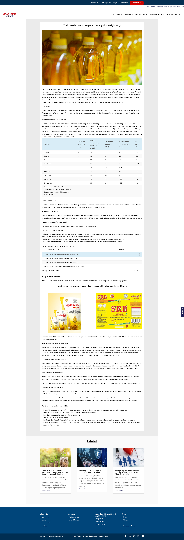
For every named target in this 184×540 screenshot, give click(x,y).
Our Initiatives (140, 14)
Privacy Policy (76, 536)
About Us (94, 3)
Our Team (45, 526)
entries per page (53, 250)
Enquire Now (183, 312)
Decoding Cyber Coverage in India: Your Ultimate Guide (90, 472)
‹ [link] (134, 271)
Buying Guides (100, 525)
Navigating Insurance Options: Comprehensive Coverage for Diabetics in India (127, 472)
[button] (139, 254)
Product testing (74, 517)
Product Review (115, 14)
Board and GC (46, 523)
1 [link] (137, 271)
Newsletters (100, 522)
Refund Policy (103, 536)
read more (46, 490)
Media (125, 517)
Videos (125, 520)
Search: (121, 250)
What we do (45, 517)
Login (115, 3)
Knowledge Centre (156, 14)
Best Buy (128, 14)
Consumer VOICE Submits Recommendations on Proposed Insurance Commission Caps (55, 472)
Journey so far (46, 520)
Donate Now (137, 3)
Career (125, 523)
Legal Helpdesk (171, 14)
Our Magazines (105, 3)
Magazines (99, 519)
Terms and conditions (90, 536)
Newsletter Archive (129, 526)
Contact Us (124, 3)
